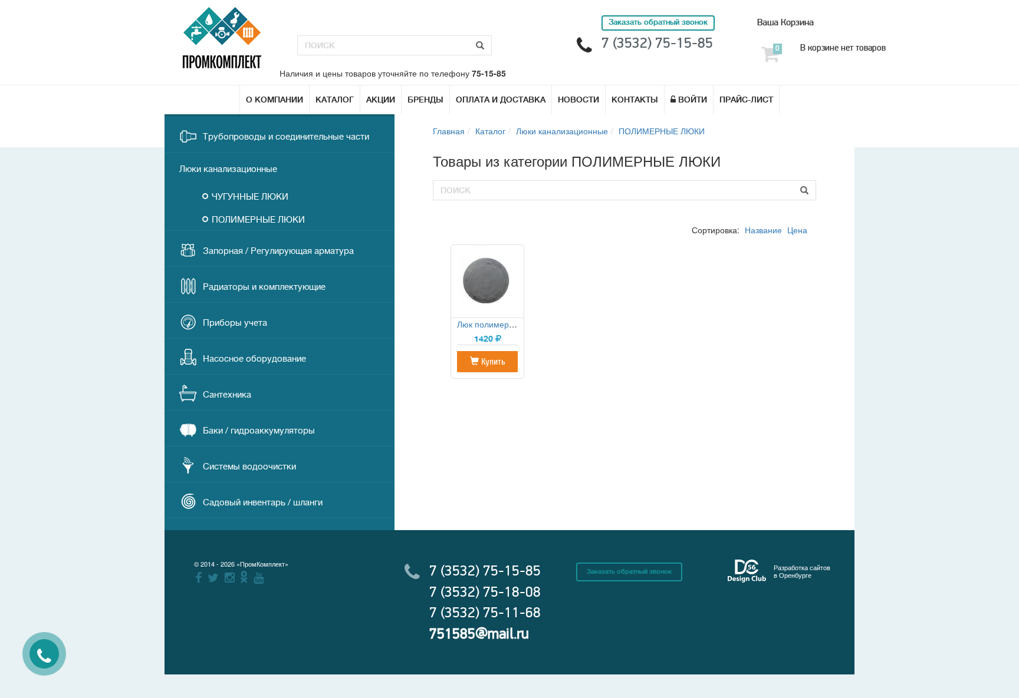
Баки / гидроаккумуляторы (259, 431)
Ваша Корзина (785, 22)
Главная (449, 131)
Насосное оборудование (254, 359)
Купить (492, 361)
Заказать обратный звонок (629, 571)
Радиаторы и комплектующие (264, 287)
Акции (380, 99)
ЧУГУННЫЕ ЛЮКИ (250, 197)
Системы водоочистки (249, 467)
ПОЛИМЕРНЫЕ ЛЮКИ (258, 220)
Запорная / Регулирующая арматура (278, 251)
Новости (578, 99)
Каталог (334, 99)
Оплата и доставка (500, 99)
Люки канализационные (228, 169)
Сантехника (227, 395)
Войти (692, 99)
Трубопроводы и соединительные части (286, 137)
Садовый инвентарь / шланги (263, 503)
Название (763, 230)
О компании (274, 99)
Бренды (425, 99)
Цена (797, 230)
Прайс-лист (746, 99)
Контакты (635, 99)
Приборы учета (235, 323)
